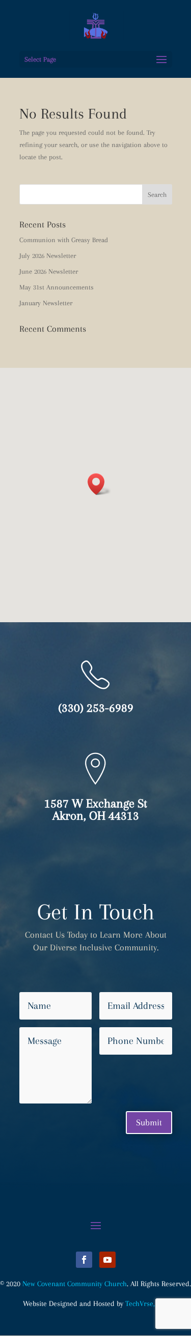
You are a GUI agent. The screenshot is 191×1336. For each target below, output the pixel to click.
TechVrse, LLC (146, 1303)
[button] (99, 484)
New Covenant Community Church (74, 1284)
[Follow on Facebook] (84, 1260)
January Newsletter (45, 303)
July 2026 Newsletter (47, 255)
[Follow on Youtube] (107, 1260)
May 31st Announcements (56, 287)
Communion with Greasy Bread (63, 240)
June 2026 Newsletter (48, 271)
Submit (149, 1122)
